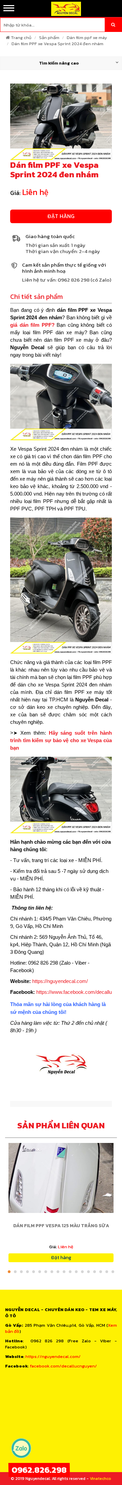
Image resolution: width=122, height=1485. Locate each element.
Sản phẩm (49, 37)
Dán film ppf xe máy (87, 37)
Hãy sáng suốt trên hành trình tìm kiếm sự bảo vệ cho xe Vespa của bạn (61, 740)
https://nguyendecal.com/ (60, 981)
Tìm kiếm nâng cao (59, 63)
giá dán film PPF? (32, 325)
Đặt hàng (61, 216)
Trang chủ (21, 37)
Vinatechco (100, 1478)
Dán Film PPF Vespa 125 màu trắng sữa (61, 1225)
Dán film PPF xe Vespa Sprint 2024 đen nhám (57, 43)
